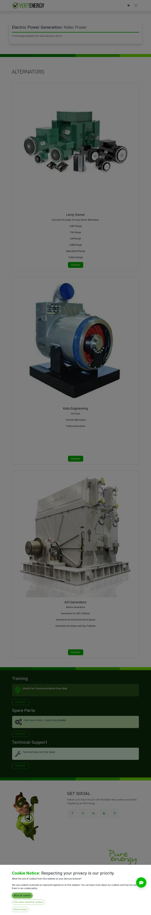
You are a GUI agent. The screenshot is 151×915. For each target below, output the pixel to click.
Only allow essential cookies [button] (28, 902)
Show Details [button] (20, 909)
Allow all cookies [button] (22, 895)
